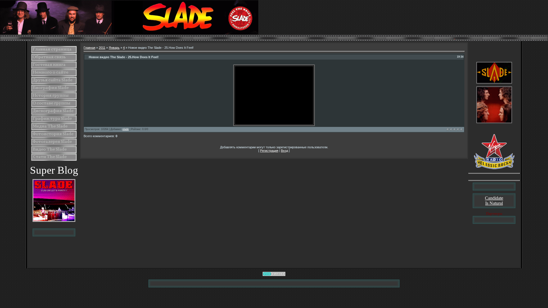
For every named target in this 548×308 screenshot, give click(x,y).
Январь (114, 47)
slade (125, 129)
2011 (102, 47)
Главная (89, 47)
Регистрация (269, 150)
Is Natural (494, 203)
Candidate (494, 198)
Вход (284, 150)
